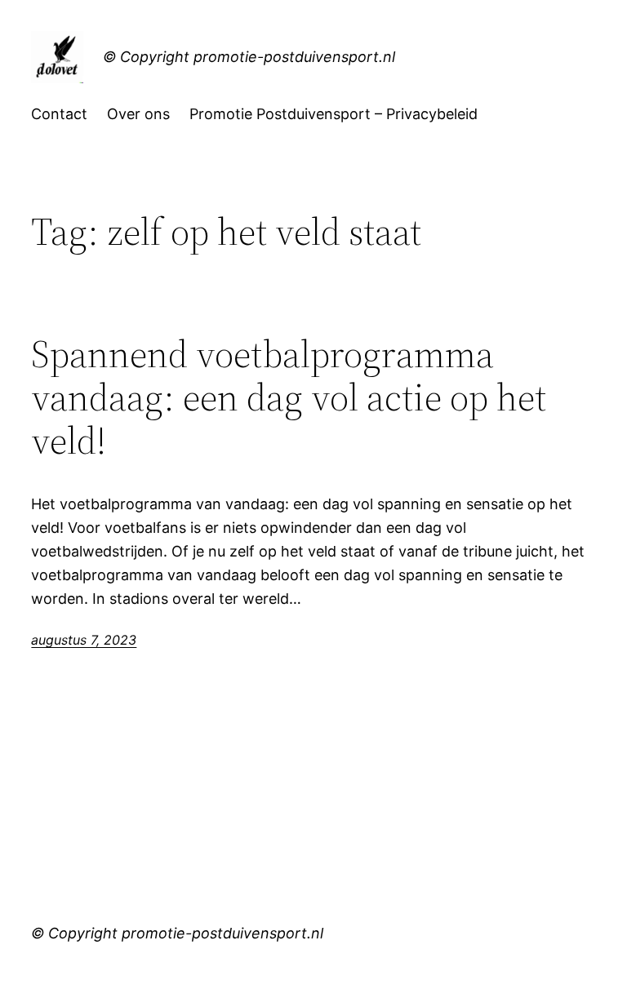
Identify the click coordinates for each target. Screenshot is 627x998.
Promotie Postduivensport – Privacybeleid (333, 113)
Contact (59, 113)
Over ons (138, 113)
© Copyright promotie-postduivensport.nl (249, 56)
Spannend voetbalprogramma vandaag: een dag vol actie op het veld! (288, 397)
